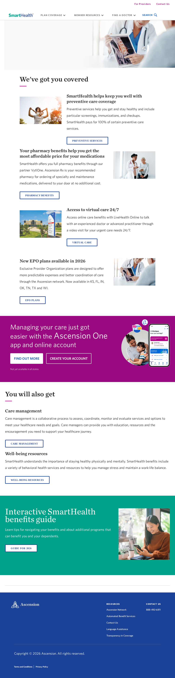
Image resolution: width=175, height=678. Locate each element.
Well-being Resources (27, 480)
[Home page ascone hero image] (144, 345)
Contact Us (163, 3)
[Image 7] (134, 272)
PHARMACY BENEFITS (39, 195)
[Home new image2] (134, 165)
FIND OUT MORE (26, 358)
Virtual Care (82, 242)
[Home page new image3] (40, 224)
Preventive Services (87, 141)
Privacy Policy (42, 666)
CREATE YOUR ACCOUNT (69, 358)
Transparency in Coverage (119, 635)
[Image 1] (21, 15)
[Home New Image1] (40, 111)
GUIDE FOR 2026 (21, 548)
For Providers (142, 3)
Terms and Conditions (23, 666)
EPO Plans (32, 300)
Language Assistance (117, 629)
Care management (24, 444)
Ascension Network (116, 609)
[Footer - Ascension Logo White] (25, 605)
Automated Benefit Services (120, 616)
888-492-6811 (153, 609)
